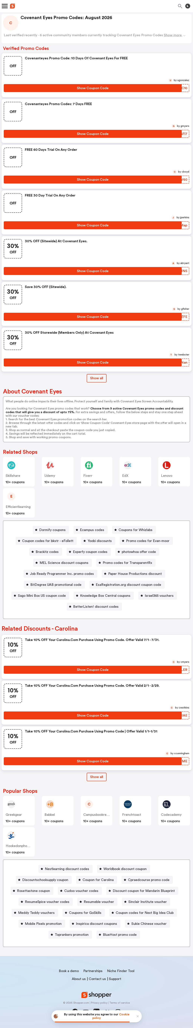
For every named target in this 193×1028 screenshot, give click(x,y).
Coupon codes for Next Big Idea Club (145, 912)
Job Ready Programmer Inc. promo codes (62, 573)
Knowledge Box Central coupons (105, 595)
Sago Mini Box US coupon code (42, 595)
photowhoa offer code (139, 551)
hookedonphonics (19, 846)
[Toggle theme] (187, 6)
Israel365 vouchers (159, 595)
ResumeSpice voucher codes (47, 901)
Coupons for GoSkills (85, 912)
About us (79, 979)
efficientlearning (18, 507)
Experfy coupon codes (90, 551)
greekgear (14, 814)
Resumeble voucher (99, 901)
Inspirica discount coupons (96, 923)
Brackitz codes (47, 551)
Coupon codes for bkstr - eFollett (47, 541)
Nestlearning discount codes (67, 869)
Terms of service (119, 1003)
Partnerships (93, 971)
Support (115, 979)
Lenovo (166, 475)
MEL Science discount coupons (64, 562)
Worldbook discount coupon (125, 869)
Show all (96, 378)
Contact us (97, 979)
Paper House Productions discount (135, 573)
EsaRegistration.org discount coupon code (128, 584)
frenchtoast (131, 814)
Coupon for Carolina (98, 880)
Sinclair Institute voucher (147, 901)
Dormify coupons (52, 530)
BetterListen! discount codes (96, 606)
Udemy (49, 475)
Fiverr (87, 475)
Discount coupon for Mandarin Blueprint (144, 891)
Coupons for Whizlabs (135, 530)
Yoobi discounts (100, 541)
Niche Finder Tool (120, 971)
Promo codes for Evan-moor (147, 541)
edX (125, 475)
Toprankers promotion (72, 934)
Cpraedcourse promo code (148, 880)
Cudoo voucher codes (81, 891)
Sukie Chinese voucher (149, 923)
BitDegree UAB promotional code (55, 584)
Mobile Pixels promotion (43, 923)
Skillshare (13, 475)
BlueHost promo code (120, 934)
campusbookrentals (98, 814)
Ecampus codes (92, 530)
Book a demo (69, 971)
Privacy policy (99, 1003)
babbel (49, 814)
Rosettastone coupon (33, 891)
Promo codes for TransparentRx (127, 562)
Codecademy (171, 814)
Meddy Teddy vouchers (36, 912)
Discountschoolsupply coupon (45, 880)
